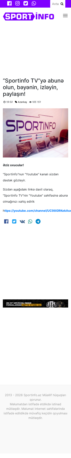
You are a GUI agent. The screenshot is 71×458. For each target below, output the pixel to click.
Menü (65, 15)
